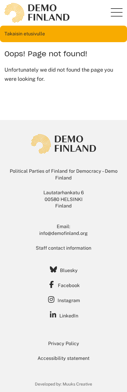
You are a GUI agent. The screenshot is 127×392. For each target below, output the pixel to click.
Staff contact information (63, 248)
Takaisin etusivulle (24, 34)
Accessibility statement (63, 358)
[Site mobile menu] (117, 12)
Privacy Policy (63, 343)
